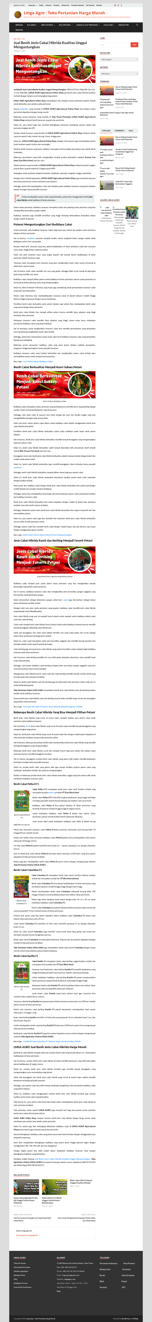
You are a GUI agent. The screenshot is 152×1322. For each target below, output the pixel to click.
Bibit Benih (17, 39)
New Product (129, 1263)
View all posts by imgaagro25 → (28, 1235)
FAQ (15, 1279)
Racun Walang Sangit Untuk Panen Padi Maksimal (126, 88)
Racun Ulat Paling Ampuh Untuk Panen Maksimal (125, 169)
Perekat (103, 1287)
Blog (58, 1291)
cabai (65, 600)
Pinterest (48, 5)
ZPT (124, 1287)
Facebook (56, 5)
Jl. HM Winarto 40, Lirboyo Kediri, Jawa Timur (75, 1263)
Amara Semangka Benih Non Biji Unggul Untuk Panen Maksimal (26, 1200)
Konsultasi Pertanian (22, 1267)
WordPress (126, 1319)
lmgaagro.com (69, 1279)
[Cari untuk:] (119, 44)
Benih (102, 1275)
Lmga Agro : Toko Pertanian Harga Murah (64, 13)
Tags (131, 131)
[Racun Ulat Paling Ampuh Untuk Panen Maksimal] (107, 168)
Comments (119, 131)
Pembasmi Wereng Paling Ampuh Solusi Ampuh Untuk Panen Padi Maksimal (127, 101)
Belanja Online (19, 1275)
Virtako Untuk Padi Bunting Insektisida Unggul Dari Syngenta (126, 151)
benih (28, 726)
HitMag (135, 1319)
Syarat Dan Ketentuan (22, 1287)
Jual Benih (31, 25)
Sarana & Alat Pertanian (87, 25)
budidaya (31, 238)
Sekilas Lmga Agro (21, 1271)
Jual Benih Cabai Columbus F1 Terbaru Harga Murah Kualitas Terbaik (52, 1042)
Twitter (41, 5)
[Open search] (137, 25)
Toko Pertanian (20, 1263)
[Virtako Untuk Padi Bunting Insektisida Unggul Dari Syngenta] (107, 149)
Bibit (102, 1281)
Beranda (99, 5)
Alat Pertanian (128, 1275)
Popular (106, 131)
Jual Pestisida (65, 25)
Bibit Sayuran (47, 25)
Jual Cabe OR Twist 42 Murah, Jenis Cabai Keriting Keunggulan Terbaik (52, 707)
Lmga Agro (31, 5)
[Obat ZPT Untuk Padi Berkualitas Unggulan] (107, 182)
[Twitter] (118, 5)
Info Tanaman (90, 5)
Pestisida (126, 1269)
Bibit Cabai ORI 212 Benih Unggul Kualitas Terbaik (81, 1181)
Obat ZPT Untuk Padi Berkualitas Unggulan (124, 182)
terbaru (51, 793)
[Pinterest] (115, 5)
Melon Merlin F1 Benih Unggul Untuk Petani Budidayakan (52, 1200)
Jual (23, 39)
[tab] (106, 131)
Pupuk (124, 1281)
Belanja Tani (65, 5)
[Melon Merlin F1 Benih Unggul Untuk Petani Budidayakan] (54, 1188)
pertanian (24, 109)
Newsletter (124, 25)
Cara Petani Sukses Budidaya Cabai (38, 362)
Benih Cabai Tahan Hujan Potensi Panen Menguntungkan (47, 535)
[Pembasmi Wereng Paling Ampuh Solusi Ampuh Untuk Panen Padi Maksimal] (107, 99)
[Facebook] (121, 5)
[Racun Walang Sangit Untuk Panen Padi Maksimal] (107, 87)
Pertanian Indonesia (77, 5)
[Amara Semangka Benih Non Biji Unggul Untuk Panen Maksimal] (26, 1188)
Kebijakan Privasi (20, 1283)
